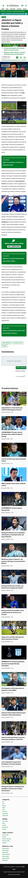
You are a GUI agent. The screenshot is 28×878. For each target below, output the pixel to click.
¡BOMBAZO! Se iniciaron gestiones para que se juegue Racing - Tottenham (12, 663)
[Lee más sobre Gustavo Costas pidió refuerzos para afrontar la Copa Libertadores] (14, 703)
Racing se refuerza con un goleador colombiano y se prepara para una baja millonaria (13, 535)
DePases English (5, 856)
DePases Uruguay (5, 858)
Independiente (5, 813)
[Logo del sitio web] (13, 5)
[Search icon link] (26, 6)
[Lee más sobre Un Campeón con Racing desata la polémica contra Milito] (14, 679)
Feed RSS (4, 829)
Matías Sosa (7, 57)
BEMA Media (4, 860)
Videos (3, 823)
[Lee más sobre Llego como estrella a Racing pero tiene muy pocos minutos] (14, 628)
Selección (12, 8)
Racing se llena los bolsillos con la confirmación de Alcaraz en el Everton (12, 612)
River (2, 8)
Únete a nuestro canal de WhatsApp (12, 13)
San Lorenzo (4, 811)
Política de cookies (6, 840)
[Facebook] (17, 57)
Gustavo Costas (17, 342)
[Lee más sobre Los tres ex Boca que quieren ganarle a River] (14, 449)
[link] (3, 112)
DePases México (5, 850)
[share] (24, 112)
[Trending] (22, 5)
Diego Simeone (6, 342)
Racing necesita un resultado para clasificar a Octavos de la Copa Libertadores (12, 788)
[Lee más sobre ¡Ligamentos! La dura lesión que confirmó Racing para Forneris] (14, 398)
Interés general (5, 815)
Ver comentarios (14, 246)
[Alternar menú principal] (3, 6)
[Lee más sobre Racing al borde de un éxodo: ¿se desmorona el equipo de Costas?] (14, 576)
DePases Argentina (6, 854)
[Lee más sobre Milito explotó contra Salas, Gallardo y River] (14, 474)
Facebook (4, 825)
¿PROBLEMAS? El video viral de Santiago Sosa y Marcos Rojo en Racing (12, 434)
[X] (21, 57)
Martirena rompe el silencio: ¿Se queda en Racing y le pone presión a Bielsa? (13, 561)
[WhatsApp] (25, 57)
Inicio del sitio (5, 821)
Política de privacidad (6, 838)
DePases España (5, 848)
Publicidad (4, 842)
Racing (24, 8)
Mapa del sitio (5, 827)
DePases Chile (5, 852)
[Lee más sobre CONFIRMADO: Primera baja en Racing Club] (14, 499)
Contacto (4, 836)
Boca (7, 8)
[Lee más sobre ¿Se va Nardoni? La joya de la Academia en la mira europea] (14, 752)
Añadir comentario (21, 367)
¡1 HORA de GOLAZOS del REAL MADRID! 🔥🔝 (14, 112)
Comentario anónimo (20, 371)
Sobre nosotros (5, 834)
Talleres (19, 8)
